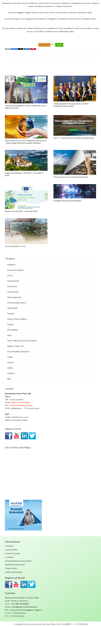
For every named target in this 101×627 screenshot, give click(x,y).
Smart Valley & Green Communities (22, 340)
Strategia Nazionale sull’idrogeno (67, 200)
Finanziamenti (13, 281)
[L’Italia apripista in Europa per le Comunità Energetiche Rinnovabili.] (74, 88)
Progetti (10, 313)
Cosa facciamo (11, 549)
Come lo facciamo (12, 553)
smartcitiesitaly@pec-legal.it (21, 405)
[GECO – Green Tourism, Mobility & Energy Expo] (74, 125)
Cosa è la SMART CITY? (15, 246)
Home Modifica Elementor (18, 351)
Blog (9, 379)
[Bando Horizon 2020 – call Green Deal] (26, 196)
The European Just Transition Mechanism (70, 177)
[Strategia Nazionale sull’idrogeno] (74, 191)
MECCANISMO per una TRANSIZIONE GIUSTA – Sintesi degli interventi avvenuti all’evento (26, 141)
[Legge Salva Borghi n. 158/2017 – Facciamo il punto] (26, 160)
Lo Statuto (9, 557)
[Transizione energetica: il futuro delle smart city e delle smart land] (26, 89)
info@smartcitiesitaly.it (20, 402)
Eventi (10, 275)
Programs (11, 373)
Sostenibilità (12, 330)
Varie (9, 335)
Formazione (12, 286)
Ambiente (11, 265)
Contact (10, 362)
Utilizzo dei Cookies (13, 572)
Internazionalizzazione (16, 303)
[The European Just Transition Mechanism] (74, 162)
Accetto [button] (59, 45)
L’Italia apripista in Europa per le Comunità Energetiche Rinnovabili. (71, 104)
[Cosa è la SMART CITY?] (26, 231)
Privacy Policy (11, 568)
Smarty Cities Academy (17, 319)
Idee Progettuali (14, 297)
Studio (10, 357)
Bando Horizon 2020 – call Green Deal (21, 211)
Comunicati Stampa (15, 270)
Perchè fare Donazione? (15, 564)
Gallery (10, 368)
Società (10, 324)
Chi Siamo (9, 546)
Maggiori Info (44, 45)
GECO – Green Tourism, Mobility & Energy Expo (73, 138)
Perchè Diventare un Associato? (18, 561)
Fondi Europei (13, 292)
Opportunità (12, 308)
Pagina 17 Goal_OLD (15, 346)
